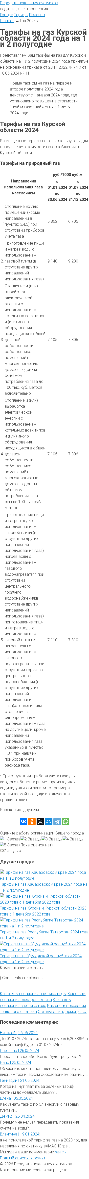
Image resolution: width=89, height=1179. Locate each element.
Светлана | (19, 1050)
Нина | (15, 1062)
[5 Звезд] (9, 845)
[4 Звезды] (73, 839)
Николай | (19, 1032)
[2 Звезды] (31, 839)
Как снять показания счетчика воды (33, 993)
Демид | (17, 1116)
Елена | (16, 1098)
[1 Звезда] (10, 839)
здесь (60, 1152)
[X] (40, 821)
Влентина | (19, 1134)
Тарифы (21, 14)
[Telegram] (57, 821)
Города (6, 14)
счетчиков (29, 2)
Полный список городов (22, 1158)
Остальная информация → (62, 1011)
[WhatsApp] (65, 821)
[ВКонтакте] (23, 821)
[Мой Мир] (48, 821)
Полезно (37, 14)
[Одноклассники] (32, 821)
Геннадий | (19, 1080)
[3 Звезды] (52, 839)
